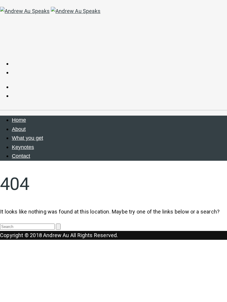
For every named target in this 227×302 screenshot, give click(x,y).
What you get (27, 138)
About (19, 129)
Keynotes (23, 147)
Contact (21, 156)
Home (19, 120)
